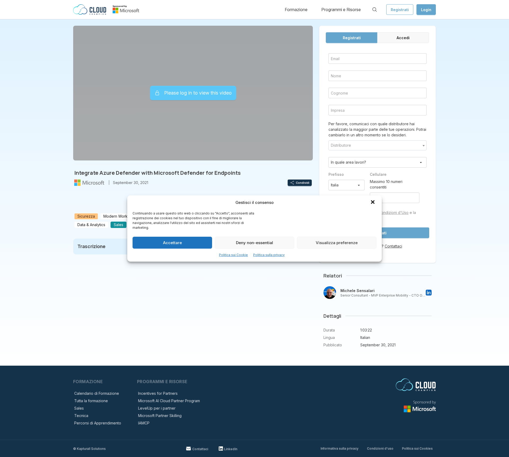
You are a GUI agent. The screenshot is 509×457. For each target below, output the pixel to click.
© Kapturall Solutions (89, 449)
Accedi (403, 37)
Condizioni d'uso (380, 448)
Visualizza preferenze (337, 242)
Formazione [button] (296, 9)
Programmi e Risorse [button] (341, 9)
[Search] (374, 9)
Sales (79, 408)
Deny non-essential (254, 242)
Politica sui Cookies (417, 448)
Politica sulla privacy (269, 255)
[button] (373, 202)
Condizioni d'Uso (393, 212)
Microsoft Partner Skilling (160, 415)
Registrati (400, 9)
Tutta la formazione (91, 400)
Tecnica (81, 415)
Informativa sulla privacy (339, 448)
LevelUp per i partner (156, 408)
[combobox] (377, 145)
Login (426, 9)
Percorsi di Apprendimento (97, 423)
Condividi (302, 183)
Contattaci (393, 246)
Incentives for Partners (158, 393)
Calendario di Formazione (96, 393)
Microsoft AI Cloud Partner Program (169, 400)
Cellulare (378, 174)
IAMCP (144, 423)
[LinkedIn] (429, 292)
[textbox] (377, 145)
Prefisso (336, 174)
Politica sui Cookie (233, 255)
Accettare (172, 242)
